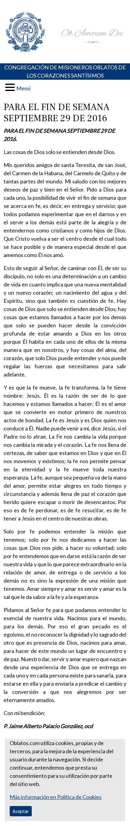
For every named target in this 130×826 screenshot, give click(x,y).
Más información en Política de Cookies (56, 797)
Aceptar (20, 811)
